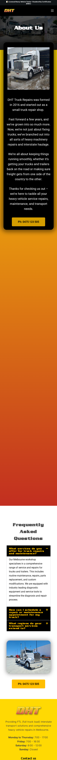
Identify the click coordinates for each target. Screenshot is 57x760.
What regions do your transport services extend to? (25, 626)
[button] (28, 550)
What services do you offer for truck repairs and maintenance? (26, 551)
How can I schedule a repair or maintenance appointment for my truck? (26, 613)
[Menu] (52, 10)
